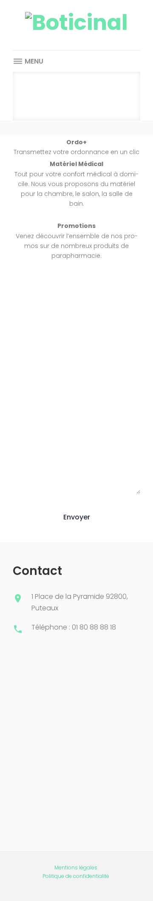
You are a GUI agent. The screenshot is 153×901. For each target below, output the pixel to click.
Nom (20, 304)
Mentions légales (75, 867)
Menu (33, 61)
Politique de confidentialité (75, 876)
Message (27, 396)
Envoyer (76, 517)
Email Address (35, 350)
